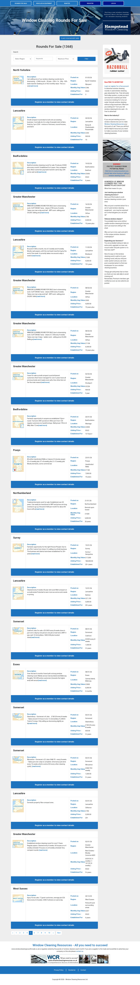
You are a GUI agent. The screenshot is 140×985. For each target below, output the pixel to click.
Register (90, 3)
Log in (113, 3)
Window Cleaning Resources (114, 124)
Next (58, 933)
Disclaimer (72, 970)
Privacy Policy (58, 970)
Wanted (67, 3)
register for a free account (120, 86)
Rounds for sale (21, 3)
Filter (86, 59)
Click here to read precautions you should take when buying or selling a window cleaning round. (116, 173)
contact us (79, 951)
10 (49, 933)
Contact (83, 970)
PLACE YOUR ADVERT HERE (70, 38)
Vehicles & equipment (44, 3)
